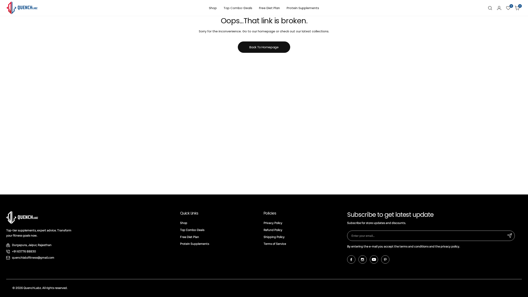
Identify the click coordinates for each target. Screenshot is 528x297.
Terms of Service (275, 244)
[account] (499, 8)
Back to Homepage (263, 47)
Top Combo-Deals (192, 230)
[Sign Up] (509, 236)
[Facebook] (351, 259)
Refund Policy (273, 230)
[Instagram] (362, 259)
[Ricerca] (490, 8)
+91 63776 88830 (24, 251)
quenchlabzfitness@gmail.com (33, 258)
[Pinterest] (385, 259)
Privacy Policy (273, 223)
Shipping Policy (274, 237)
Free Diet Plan (189, 237)
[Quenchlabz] (22, 8)
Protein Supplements (194, 244)
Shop (183, 223)
